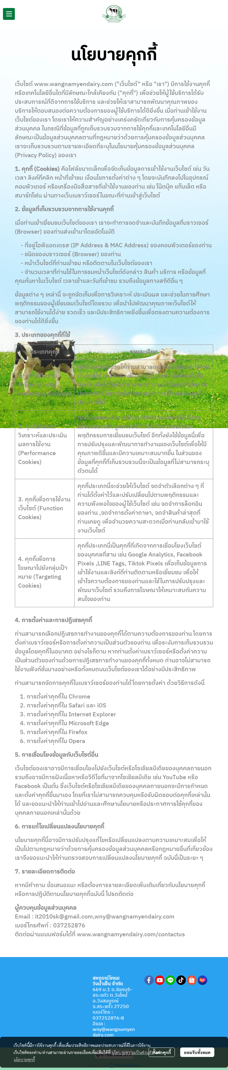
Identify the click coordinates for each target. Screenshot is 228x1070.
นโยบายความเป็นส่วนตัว (132, 1052)
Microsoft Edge (89, 723)
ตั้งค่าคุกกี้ (161, 1052)
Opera (77, 741)
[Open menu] (9, 14)
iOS (101, 706)
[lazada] (202, 980)
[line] (170, 980)
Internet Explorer (92, 715)
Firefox (78, 732)
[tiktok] (181, 980)
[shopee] (192, 980)
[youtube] (159, 980)
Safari (77, 706)
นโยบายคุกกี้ (24, 1059)
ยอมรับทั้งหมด (197, 1052)
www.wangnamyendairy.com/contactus (131, 935)
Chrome (79, 697)
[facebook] (149, 980)
